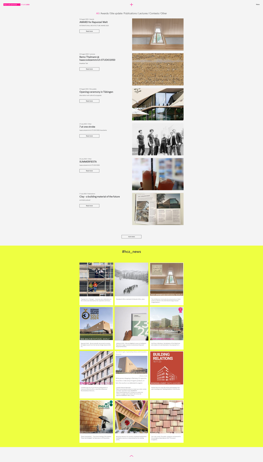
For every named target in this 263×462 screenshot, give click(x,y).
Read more (89, 31)
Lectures (143, 13)
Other (164, 13)
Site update (116, 13)
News (258, 4)
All (97, 13)
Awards (105, 13)
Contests (154, 13)
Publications (130, 13)
